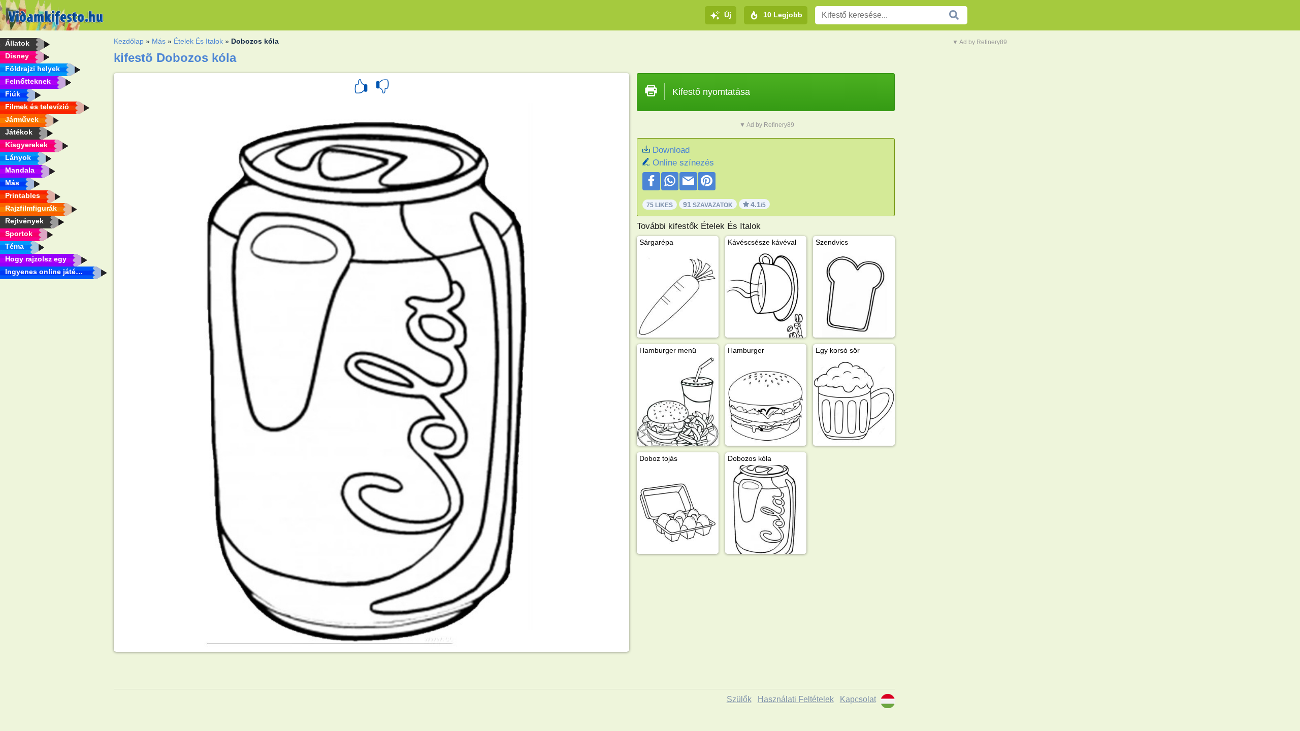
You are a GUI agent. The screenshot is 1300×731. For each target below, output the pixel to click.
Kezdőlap (129, 41)
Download (671, 150)
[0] (382, 87)
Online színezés (683, 163)
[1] (361, 87)
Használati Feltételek (796, 699)
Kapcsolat (858, 699)
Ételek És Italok (198, 41)
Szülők (739, 699)
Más (159, 41)
